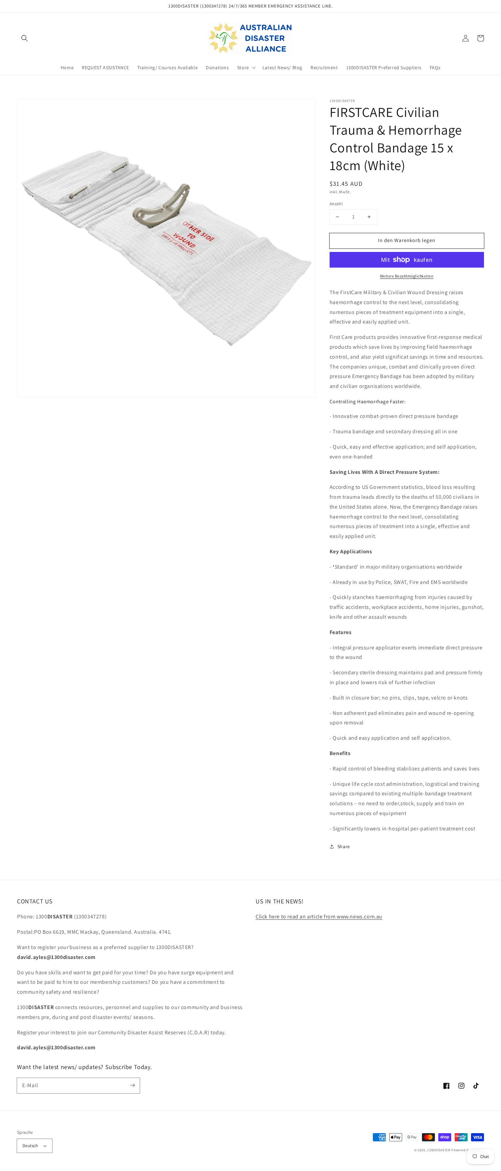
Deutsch (30, 1146)
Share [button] (343, 846)
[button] (24, 38)
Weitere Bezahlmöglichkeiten (407, 276)
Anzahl (336, 204)
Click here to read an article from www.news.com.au (319, 916)
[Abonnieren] (132, 1085)
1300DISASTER (438, 1150)
